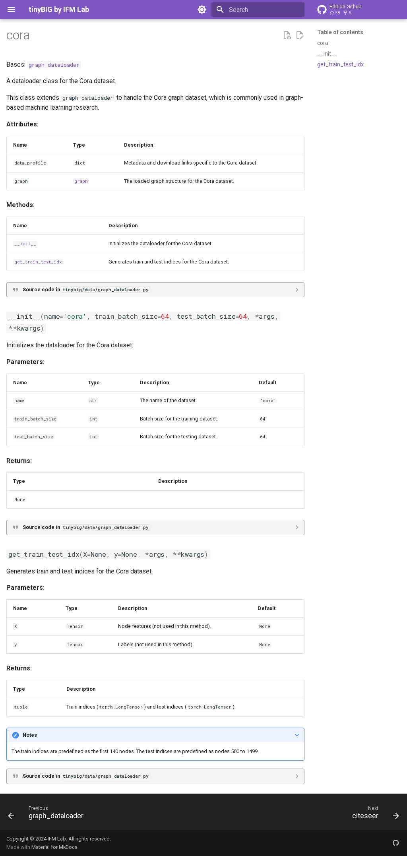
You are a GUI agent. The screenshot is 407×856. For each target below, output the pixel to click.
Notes (30, 735)
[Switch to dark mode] (202, 9)
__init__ (25, 243)
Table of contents (340, 32)
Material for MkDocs (54, 847)
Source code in (86, 289)
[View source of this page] (287, 35)
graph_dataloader (54, 64)
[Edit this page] (299, 35)
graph (81, 181)
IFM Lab (57, 839)
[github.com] (396, 843)
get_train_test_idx (38, 262)
